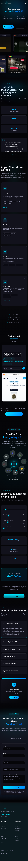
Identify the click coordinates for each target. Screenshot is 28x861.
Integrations (3, 838)
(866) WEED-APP (5, 815)
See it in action (20, 26)
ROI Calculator (4, 842)
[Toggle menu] (25, 3)
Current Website (7, 767)
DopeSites (3, 826)
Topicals (16, 46)
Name (4, 746)
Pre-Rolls (16, 45)
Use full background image (9, 358)
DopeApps (3, 823)
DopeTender (4, 828)
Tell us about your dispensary (10, 774)
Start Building (12, 414)
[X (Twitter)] (6, 853)
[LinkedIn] (1, 853)
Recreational (17, 823)
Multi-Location (18, 828)
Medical (16, 826)
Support (16, 840)
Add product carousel (19, 361)
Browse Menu (14, 389)
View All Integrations (13, 479)
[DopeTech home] (6, 3)
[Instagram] (4, 853)
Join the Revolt (14, 68)
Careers (16, 838)
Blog (2, 836)
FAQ (2, 840)
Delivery (17, 830)
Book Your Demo (13, 787)
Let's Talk (13, 697)
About (16, 836)
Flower (15, 42)
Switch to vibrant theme (8, 361)
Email (4, 753)
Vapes (15, 44)
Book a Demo (7, 26)
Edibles (15, 43)
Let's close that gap (13, 596)
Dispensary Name (7, 760)
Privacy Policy (4, 856)
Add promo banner (7, 363)
